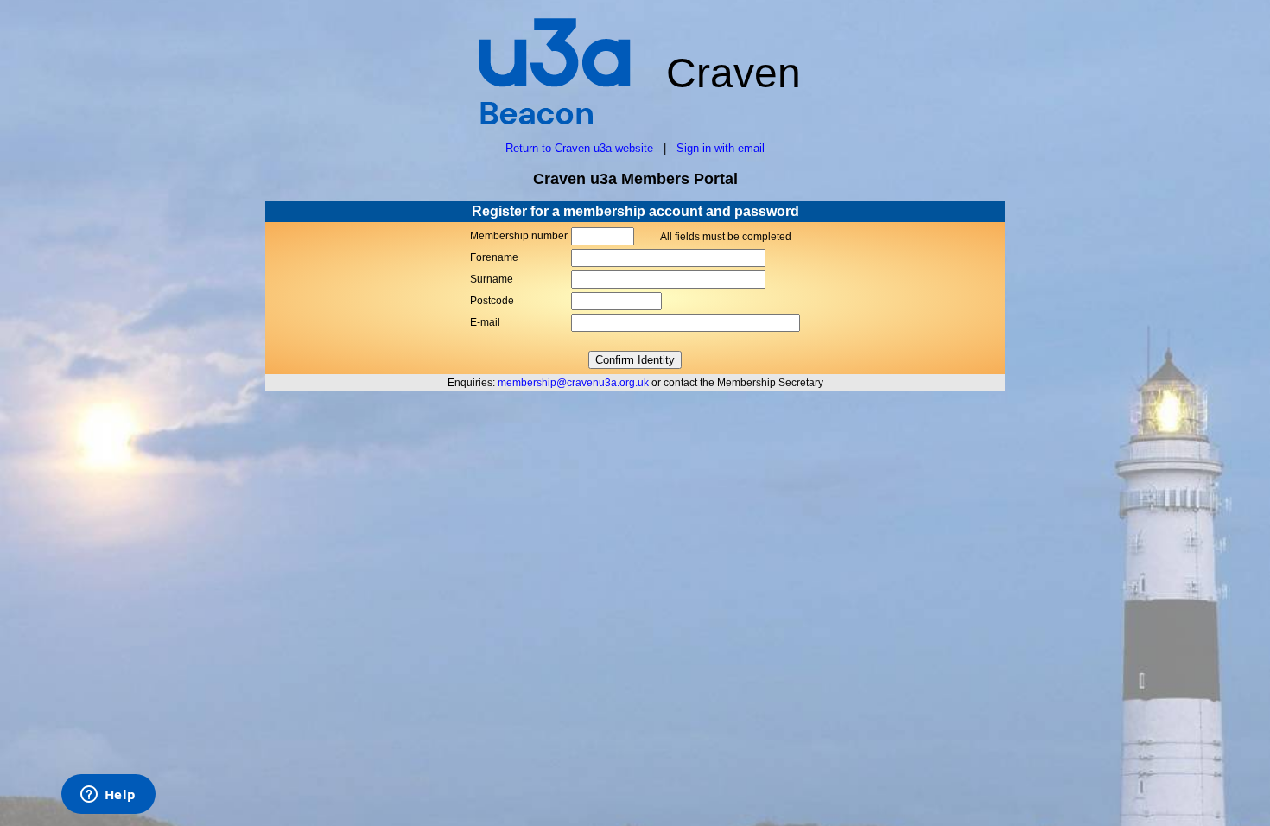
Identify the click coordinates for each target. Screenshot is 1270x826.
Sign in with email (720, 148)
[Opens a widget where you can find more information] (108, 795)
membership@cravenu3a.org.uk (573, 383)
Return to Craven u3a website (579, 148)
